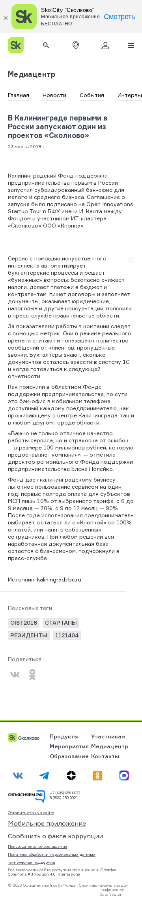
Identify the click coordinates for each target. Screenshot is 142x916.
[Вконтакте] (15, 674)
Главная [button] (18, 95)
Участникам (108, 736)
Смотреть (119, 17)
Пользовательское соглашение (37, 846)
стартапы (61, 622)
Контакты (105, 756)
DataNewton (111, 894)
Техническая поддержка (31, 862)
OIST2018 (23, 622)
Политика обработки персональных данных (51, 854)
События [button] (92, 95)
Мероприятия (69, 746)
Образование (69, 756)
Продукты (64, 736)
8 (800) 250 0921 (64, 797)
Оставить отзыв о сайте (31, 813)
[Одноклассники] (32, 674)
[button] (76, 45)
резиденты (28, 635)
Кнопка (70, 225)
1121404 (66, 635)
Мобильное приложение (47, 823)
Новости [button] (54, 95)
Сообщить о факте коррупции (55, 836)
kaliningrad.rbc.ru (59, 579)
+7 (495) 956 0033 (65, 792)
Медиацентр (32, 74)
